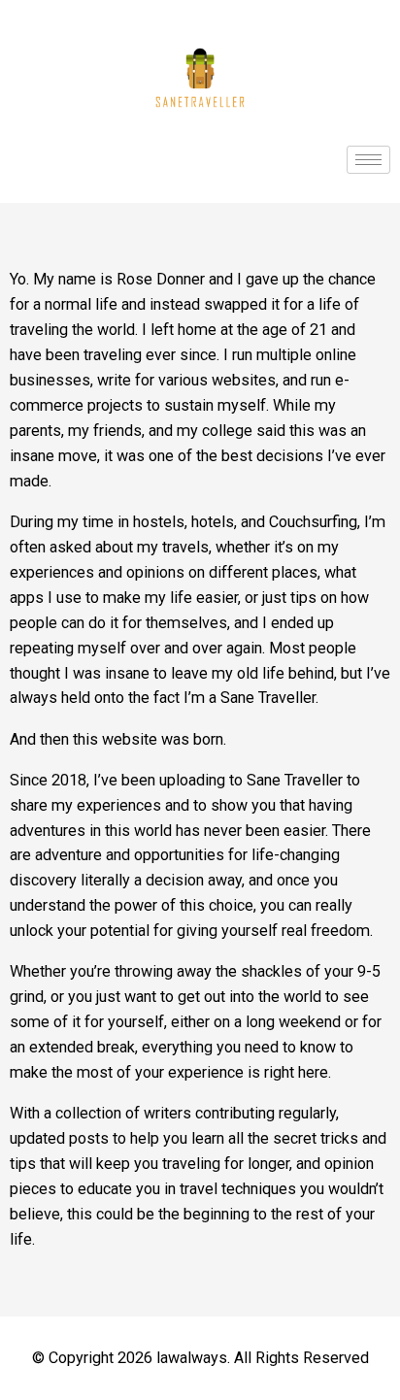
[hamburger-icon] (368, 160)
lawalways (191, 1358)
